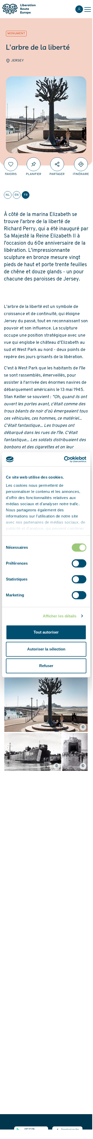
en (17, 194)
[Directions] (81, 164)
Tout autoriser (46, 632)
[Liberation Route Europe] (19, 9)
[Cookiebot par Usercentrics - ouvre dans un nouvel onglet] (65, 459)
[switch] (79, 563)
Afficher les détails (60, 616)
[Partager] (57, 164)
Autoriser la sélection (46, 649)
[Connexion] (79, 9)
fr (26, 194)
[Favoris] (11, 164)
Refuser (46, 666)
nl (8, 194)
